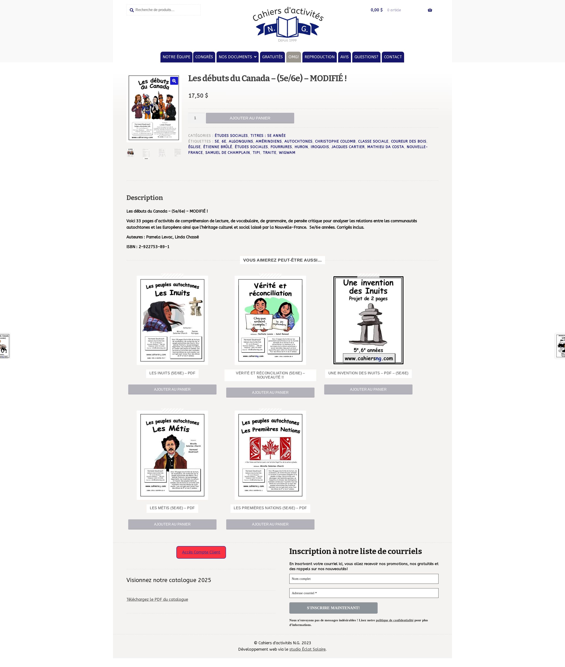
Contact (393, 57)
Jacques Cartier (348, 147)
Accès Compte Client (201, 552)
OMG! (293, 57)
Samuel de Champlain (227, 153)
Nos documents (235, 57)
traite (269, 153)
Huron (301, 147)
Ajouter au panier (250, 118)
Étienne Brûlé (217, 147)
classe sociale (373, 141)
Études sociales (231, 136)
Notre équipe (176, 57)
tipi (256, 153)
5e (217, 141)
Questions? (366, 57)
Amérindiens (269, 141)
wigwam (287, 153)
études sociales (251, 147)
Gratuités (272, 57)
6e (224, 141)
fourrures (281, 147)
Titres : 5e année (268, 136)
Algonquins (241, 141)
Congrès (204, 57)
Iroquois (320, 147)
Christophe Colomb (335, 141)
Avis (344, 57)
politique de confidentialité (395, 620)
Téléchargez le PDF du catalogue (157, 599)
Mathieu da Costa (385, 147)
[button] (174, 81)
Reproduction (320, 57)
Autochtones (298, 141)
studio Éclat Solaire (307, 649)
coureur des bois (408, 141)
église (194, 147)
